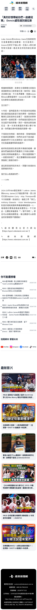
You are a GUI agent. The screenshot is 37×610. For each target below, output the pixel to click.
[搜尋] (33, 9)
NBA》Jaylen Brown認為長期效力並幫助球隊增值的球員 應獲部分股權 (15, 306)
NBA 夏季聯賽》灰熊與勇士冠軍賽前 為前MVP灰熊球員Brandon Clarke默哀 (16, 298)
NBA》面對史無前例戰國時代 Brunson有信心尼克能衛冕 (13, 290)
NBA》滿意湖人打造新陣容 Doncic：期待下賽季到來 (13, 330)
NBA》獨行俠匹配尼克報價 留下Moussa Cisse (14, 323)
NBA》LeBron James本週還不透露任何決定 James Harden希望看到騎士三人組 (15, 314)
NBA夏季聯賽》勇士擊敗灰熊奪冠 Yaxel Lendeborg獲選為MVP (15, 283)
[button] (28, 31)
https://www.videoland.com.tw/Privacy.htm (18, 599)
